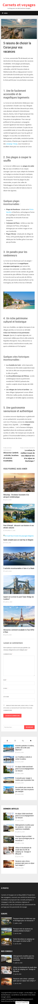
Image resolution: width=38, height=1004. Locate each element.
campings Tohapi (11, 144)
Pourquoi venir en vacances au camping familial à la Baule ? (23, 930)
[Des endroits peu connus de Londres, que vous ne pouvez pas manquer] (8, 788)
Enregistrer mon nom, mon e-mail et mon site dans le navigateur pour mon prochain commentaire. (18, 708)
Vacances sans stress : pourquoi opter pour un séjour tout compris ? (24, 863)
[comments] (23, 740)
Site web (6, 696)
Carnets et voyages (19, 4)
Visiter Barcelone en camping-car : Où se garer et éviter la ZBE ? (24, 940)
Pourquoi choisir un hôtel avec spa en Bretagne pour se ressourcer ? (24, 838)
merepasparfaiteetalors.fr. (14, 999)
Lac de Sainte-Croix (25, 995)
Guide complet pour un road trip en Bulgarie (18, 540)
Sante (3, 1001)
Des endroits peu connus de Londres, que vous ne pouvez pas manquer (24, 789)
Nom (5, 680)
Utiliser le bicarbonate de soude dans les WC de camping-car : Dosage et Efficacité (23, 851)
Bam (23, 1001)
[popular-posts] (7, 740)
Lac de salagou (28, 992)
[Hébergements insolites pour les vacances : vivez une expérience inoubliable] (8, 825)
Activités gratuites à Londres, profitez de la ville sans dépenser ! (24, 748)
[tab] (7, 740)
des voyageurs (6, 897)
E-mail (5, 688)
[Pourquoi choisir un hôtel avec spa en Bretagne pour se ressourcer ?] (8, 837)
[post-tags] (31, 740)
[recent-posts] (15, 740)
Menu (6, 13)
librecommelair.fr (27, 999)
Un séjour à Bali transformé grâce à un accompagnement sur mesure (24, 769)
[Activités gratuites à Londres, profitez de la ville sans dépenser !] (8, 746)
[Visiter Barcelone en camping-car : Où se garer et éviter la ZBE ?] (6, 939)
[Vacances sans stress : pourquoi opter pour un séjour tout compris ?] (8, 861)
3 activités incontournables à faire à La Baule (18, 568)
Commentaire (8, 654)
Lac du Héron (15, 995)
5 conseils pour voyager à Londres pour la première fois (24, 779)
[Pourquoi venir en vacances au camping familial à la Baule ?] (6, 929)
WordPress (16, 1001)
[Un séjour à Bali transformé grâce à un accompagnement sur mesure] (8, 767)
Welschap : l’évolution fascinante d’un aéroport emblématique (16, 496)
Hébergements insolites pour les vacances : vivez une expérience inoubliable (24, 827)
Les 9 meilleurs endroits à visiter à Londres (23, 758)
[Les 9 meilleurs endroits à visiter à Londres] (8, 757)
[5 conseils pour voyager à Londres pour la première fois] (8, 778)
